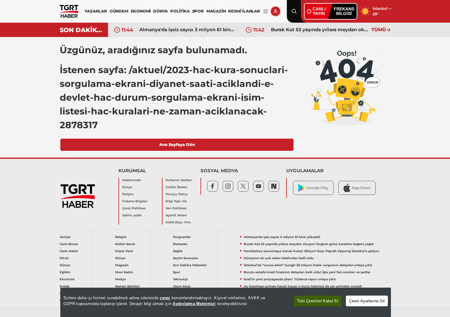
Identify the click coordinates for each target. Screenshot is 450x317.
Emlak (65, 286)
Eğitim (65, 272)
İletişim (128, 194)
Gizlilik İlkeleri (176, 187)
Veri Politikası (176, 208)
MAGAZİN (216, 11)
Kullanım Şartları (179, 180)
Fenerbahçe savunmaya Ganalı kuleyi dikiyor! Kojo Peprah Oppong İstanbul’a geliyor (311, 251)
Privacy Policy (177, 194)
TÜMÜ (378, 29)
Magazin (122, 265)
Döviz (64, 258)
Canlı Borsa (69, 244)
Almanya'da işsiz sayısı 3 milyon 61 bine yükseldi (188, 29)
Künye (127, 187)
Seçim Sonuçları (185, 258)
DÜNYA (160, 11)
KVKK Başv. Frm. (178, 222)
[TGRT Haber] (69, 11)
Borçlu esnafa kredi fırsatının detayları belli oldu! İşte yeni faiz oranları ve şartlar (307, 272)
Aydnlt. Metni (176, 215)
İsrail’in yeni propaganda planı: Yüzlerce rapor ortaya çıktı (290, 279)
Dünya (65, 265)
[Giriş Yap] (275, 11)
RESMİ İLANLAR (244, 11)
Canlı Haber (69, 251)
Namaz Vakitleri (127, 286)
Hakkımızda (131, 180)
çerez (165, 298)
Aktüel (65, 237)
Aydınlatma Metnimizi (194, 303)
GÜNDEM (119, 11)
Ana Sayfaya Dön (177, 144)
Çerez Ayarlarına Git (367, 301)
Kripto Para (124, 251)
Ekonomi (67, 279)
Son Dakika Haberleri (190, 265)
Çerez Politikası (134, 208)
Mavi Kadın (124, 272)
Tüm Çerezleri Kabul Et (317, 301)
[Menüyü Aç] (265, 11)
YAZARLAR (95, 11)
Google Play (317, 187)
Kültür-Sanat (125, 244)
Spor (176, 272)
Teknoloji (180, 279)
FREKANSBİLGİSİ (344, 11)
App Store (361, 187)
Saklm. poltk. (132, 215)
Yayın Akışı (181, 286)
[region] (225, 302)
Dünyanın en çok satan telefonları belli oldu (279, 258)
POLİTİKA (179, 11)
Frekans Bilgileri (135, 201)
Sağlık (178, 251)
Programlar (182, 237)
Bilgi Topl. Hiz (176, 201)
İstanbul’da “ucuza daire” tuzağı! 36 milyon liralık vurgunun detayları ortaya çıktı (308, 265)
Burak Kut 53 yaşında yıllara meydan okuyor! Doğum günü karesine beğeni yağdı (319, 29)
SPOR (198, 11)
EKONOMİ (141, 11)
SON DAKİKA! (81, 30)
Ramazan (180, 244)
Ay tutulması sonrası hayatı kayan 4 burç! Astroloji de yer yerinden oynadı (303, 286)
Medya (120, 279)
